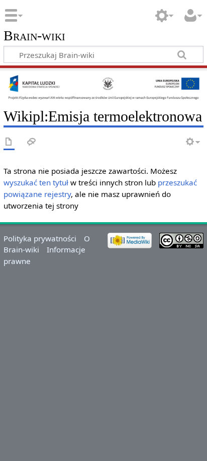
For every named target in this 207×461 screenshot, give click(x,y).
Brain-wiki (34, 36)
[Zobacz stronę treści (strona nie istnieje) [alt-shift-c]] (9, 142)
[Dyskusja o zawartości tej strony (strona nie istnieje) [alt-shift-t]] (31, 142)
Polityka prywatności (40, 238)
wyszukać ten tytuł (36, 182)
